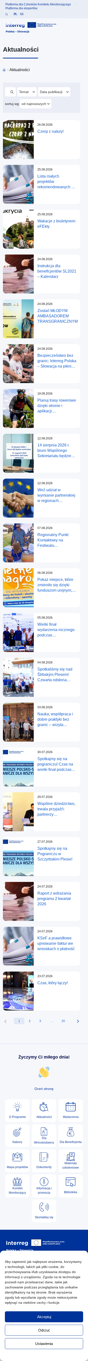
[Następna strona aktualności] (78, 1021)
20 (63, 1021)
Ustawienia (44, 1344)
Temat (28, 92)
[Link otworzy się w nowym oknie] (31, 27)
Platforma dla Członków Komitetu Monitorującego (38, 4)
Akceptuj (44, 1317)
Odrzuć (44, 1330)
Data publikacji (51, 92)
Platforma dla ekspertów (21, 8)
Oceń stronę (44, 1089)
